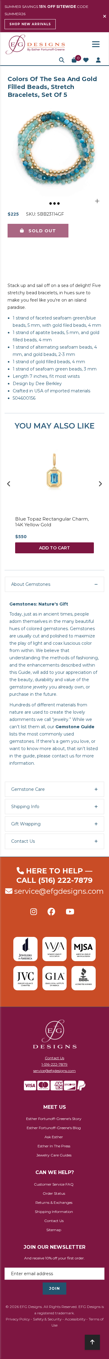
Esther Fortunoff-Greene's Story (53, 1118)
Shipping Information (54, 1211)
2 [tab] (54, 203)
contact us (63, 756)
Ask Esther (54, 1137)
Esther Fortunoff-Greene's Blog (54, 1127)
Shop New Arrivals (30, 24)
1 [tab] (50, 203)
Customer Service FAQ (54, 1184)
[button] (62, 60)
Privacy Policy (18, 1319)
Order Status (54, 1193)
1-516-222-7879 (54, 1064)
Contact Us (54, 1058)
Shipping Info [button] (25, 806)
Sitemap (53, 1230)
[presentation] (9, 483)
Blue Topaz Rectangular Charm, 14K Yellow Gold (52, 522)
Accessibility (75, 1319)
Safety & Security (47, 1319)
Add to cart (54, 548)
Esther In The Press (54, 1146)
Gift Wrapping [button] (26, 824)
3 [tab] (58, 203)
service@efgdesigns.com (59, 891)
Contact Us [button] (23, 841)
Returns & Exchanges (53, 1202)
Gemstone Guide (74, 726)
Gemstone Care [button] (28, 789)
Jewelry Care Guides (53, 1155)
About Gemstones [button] (30, 584)
